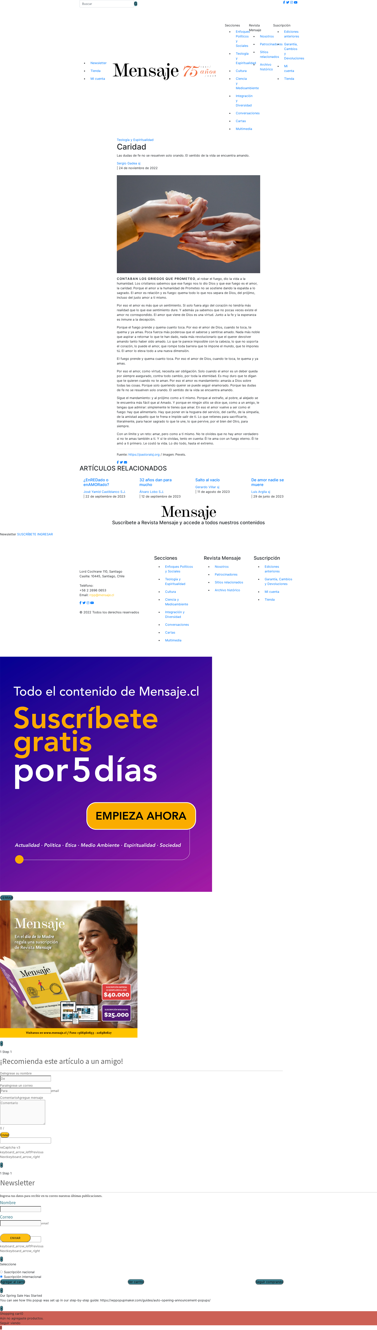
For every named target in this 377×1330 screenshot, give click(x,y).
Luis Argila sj (260, 492)
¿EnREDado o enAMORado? (96, 482)
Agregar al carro (12, 1282)
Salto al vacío (207, 480)
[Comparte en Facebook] (118, 462)
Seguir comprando (269, 1282)
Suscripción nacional (19, 1272)
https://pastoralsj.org (144, 454)
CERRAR (6, 898)
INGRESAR (45, 534)
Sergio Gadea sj (128, 163)
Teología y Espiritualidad (135, 140)
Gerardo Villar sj (207, 487)
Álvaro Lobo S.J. (151, 492)
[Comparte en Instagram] (125, 462)
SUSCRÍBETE (26, 534)
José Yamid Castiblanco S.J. (104, 492)
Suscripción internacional (22, 1277)
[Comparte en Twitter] (121, 462)
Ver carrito (136, 1282)
